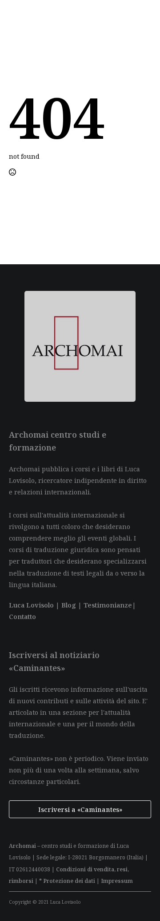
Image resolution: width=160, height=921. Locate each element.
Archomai (22, 846)
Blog (68, 604)
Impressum (117, 881)
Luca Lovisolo (31, 604)
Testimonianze (108, 604)
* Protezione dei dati (67, 881)
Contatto (22, 616)
